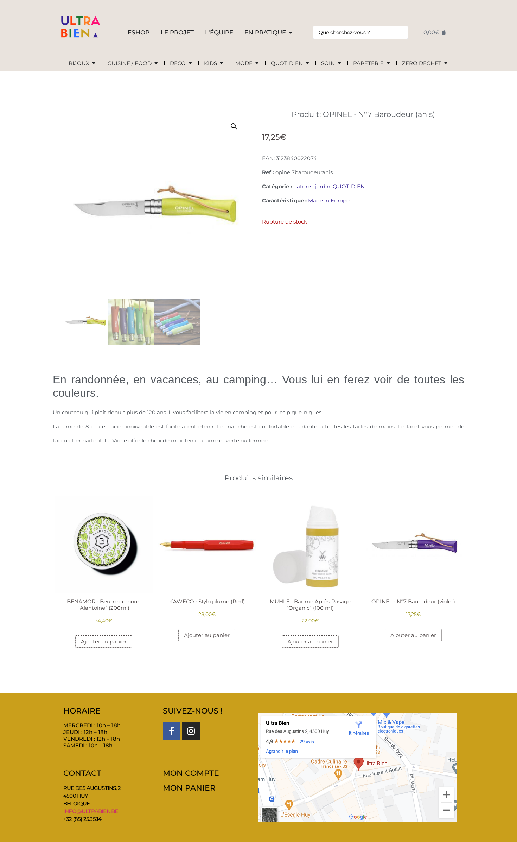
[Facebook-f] (171, 731)
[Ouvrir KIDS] (221, 63)
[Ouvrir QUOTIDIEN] (307, 63)
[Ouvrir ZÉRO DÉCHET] (445, 63)
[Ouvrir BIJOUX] (93, 63)
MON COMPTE (191, 773)
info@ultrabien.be (90, 811)
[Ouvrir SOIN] (339, 63)
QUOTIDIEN (349, 186)
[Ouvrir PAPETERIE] (388, 63)
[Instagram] (191, 731)
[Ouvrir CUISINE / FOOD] (156, 63)
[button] (234, 126)
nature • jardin (311, 186)
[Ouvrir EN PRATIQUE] (291, 32)
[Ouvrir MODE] (257, 63)
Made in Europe (329, 200)
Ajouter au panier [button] (104, 641)
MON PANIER (189, 788)
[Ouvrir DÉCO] (190, 63)
